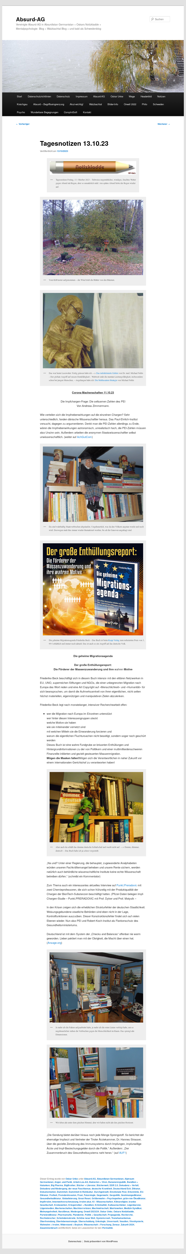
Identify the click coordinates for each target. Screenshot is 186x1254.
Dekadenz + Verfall (128, 1185)
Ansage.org (54, 943)
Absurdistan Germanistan (110, 1178)
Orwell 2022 (130, 104)
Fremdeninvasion (67, 1195)
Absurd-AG (30, 19)
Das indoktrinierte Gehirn (107, 373)
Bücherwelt (102, 1185)
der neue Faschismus (79, 1188)
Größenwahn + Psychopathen (107, 1198)
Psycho (21, 112)
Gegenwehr (102, 1195)
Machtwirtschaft (100, 1208)
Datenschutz (63, 96)
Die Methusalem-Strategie (106, 380)
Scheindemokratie (66, 1218)
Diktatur (136, 1188)
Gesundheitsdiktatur (50, 1198)
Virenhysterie (136, 1221)
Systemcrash (103, 1218)
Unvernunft (112, 1221)
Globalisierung (69, 1198)
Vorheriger (23, 124)
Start (19, 96)
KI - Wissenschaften (102, 1201)
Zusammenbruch (49, 1227)
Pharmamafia (65, 1214)
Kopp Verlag (113, 640)
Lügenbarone (134, 1205)
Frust (80, 1195)
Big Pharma (57, 1185)
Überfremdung (47, 1221)
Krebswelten (60, 1205)
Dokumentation (48, 1191)
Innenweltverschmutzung (65, 1201)
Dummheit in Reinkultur (81, 1191)
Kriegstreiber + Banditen (81, 1205)
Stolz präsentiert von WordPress (101, 1241)
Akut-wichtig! (76, 104)
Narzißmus (64, 1211)
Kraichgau (22, 104)
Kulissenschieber (117, 1205)
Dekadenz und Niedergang (53, 1188)
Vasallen (124, 1221)
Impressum (82, 96)
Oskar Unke (117, 96)
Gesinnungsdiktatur (131, 1195)
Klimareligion (121, 1201)
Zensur (116, 1224)
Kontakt (87, 112)
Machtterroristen (82, 1208)
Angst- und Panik (63, 1182)
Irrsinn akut (85, 1201)
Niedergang (77, 1211)
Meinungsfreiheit (48, 1211)
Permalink (107, 1227)
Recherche (127, 1214)
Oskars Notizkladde (124, 1211)
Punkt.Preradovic (126, 885)
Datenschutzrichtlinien (39, 96)
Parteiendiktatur (48, 1214)
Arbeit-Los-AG (80, 1182)
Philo (144, 104)
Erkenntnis (133, 1191)
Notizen (161, 96)
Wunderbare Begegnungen (44, 112)
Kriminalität (101, 1205)
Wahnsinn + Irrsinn (49, 1224)
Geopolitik (115, 1195)
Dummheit (62, 1191)
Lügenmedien (47, 1208)
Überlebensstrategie (66, 1221)
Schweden (158, 104)
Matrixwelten (116, 1208)
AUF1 (122, 1152)
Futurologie (90, 1195)
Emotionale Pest (118, 1191)
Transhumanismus (121, 1218)
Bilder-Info (113, 104)
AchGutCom (84, 437)
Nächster (164, 124)
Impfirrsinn (45, 1201)
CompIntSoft (70, 112)
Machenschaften (63, 1208)
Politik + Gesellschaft (96, 1214)
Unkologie (100, 1221)
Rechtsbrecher (48, 1218)
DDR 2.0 (114, 1185)
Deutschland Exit (122, 1188)
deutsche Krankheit (102, 1188)
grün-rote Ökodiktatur (134, 1198)
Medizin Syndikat (132, 1208)
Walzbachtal (95, 104)
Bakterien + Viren (98, 1182)
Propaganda (114, 1214)
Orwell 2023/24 (91, 1211)
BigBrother (70, 1185)
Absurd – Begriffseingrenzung (48, 104)
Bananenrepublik (117, 1182)
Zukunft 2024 (127, 1224)
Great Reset (84, 1198)
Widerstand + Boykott (71, 1224)
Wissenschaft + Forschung (97, 1224)
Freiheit (53, 1195)
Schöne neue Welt (86, 1218)
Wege (132, 96)
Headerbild (146, 96)
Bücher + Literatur (86, 1185)
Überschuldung (86, 1221)
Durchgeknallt (101, 1191)
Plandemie (78, 1214)
